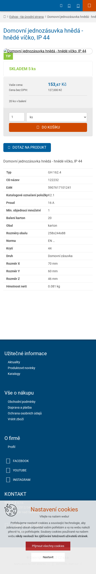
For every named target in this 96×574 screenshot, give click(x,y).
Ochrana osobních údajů (25, 413)
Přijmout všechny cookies (48, 546)
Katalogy (14, 374)
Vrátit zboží (16, 419)
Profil (11, 447)
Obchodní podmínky (21, 401)
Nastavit (48, 557)
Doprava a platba (20, 407)
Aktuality (14, 362)
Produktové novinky (21, 368)
